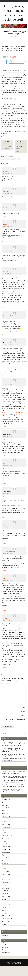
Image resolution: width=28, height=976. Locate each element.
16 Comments (14, 38)
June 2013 (5, 863)
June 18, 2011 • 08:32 (7, 210)
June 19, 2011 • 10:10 (7, 465)
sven (4, 250)
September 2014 (7, 835)
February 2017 (6, 816)
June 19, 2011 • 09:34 (7, 384)
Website (22, 715)
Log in (4, 944)
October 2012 (6, 885)
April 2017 (5, 813)
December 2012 (6, 880)
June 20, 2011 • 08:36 (7, 620)
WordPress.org (6, 952)
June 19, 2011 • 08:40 (7, 344)
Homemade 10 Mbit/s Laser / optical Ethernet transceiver (13, 772)
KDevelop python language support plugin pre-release (7, 145)
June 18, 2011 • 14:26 (7, 273)
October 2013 (6, 852)
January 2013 (6, 877)
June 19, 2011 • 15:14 (7, 553)
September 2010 (7, 918)
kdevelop (7, 159)
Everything (10, 156)
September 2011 (6, 910)
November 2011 (6, 904)
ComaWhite (6, 208)
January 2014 (6, 849)
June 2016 (5, 819)
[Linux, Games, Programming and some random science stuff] (14, 26)
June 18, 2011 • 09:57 (7, 252)
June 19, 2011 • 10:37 (7, 493)
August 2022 (5, 802)
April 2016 (5, 821)
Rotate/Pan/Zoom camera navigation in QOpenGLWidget (13, 755)
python (18, 159)
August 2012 (5, 888)
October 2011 (6, 907)
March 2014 (5, 844)
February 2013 (6, 874)
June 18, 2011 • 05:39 (7, 173)
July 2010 (4, 924)
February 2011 (6, 916)
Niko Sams (6, 191)
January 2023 (6, 799)
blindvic (5, 224)
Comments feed (7, 950)
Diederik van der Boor (9, 316)
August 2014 (5, 838)
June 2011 (4, 913)
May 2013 (4, 866)
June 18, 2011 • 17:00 (7, 318)
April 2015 (5, 833)
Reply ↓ (4, 183)
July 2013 (4, 860)
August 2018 (5, 808)
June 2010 (5, 927)
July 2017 (4, 810)
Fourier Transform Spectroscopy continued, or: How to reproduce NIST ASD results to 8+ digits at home (13, 743)
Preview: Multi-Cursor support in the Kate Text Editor (12, 790)
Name (22, 707)
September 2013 (7, 855)
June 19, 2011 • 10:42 (7, 527)
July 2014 (4, 841)
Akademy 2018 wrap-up (9, 763)
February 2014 (6, 846)
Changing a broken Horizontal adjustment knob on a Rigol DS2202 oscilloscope (12, 749)
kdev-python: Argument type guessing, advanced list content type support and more (20, 146)
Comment (4, 683)
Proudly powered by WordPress (14, 962)
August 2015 (5, 830)
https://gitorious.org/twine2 (11, 505)
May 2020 (5, 805)
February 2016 (6, 824)
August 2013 (5, 857)
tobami (5, 618)
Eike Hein (5, 271)
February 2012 (6, 896)
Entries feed (5, 947)
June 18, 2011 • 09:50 (7, 226)
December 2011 (6, 902)
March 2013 (5, 871)
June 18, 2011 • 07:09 (7, 193)
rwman (5, 171)
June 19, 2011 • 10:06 (7, 436)
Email (22, 711)
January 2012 (6, 899)
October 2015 (6, 827)
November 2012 (6, 882)
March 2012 (5, 893)
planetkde (13, 159)
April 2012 (5, 891)
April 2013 (5, 868)
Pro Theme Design (17, 963)
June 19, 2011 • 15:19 (7, 580)
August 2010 (5, 921)
